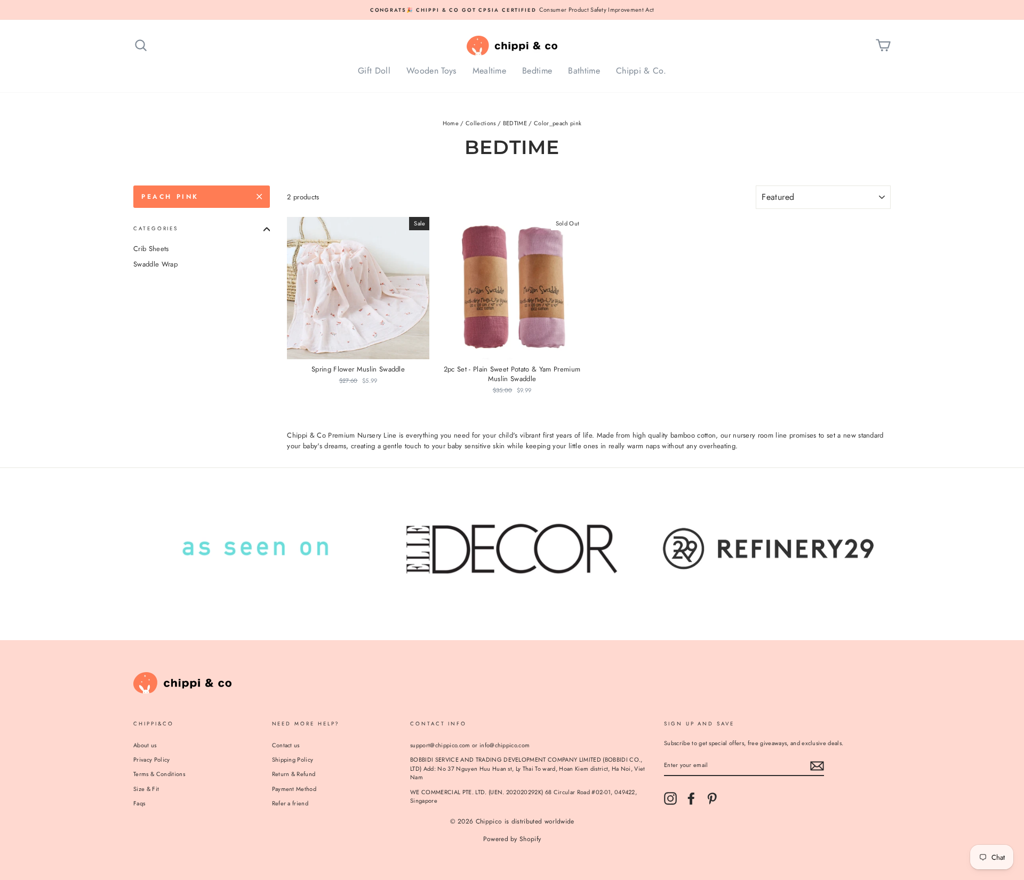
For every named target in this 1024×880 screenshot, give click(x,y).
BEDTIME (515, 123)
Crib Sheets (151, 249)
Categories (155, 228)
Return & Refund (294, 774)
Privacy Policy (151, 759)
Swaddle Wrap (155, 264)
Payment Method (294, 789)
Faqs (139, 803)
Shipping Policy (293, 759)
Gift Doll (374, 70)
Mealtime (490, 70)
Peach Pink (170, 196)
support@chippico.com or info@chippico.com (470, 745)
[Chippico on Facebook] (691, 798)
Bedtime (537, 70)
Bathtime (584, 70)
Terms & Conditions (159, 774)
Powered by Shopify (512, 839)
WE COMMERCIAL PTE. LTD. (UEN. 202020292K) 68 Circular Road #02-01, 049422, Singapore (523, 796)
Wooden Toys (431, 70)
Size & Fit (146, 789)
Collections (481, 123)
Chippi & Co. (641, 70)
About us (145, 745)
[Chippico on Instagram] (670, 798)
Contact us (286, 745)
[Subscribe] (817, 766)
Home (451, 123)
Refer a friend (290, 803)
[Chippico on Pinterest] (712, 798)
